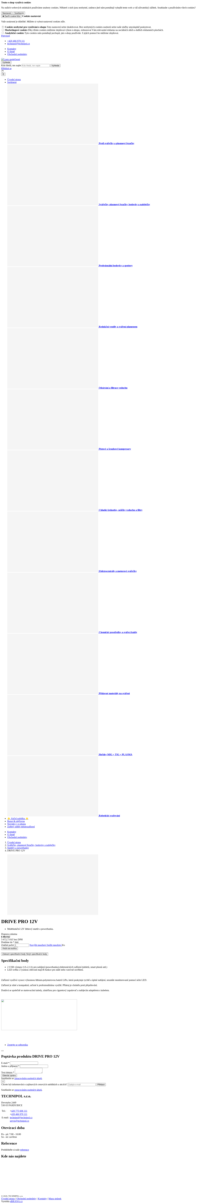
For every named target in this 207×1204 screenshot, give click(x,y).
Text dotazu (6, 1072)
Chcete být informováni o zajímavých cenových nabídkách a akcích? (34, 1084)
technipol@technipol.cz (21, 1117)
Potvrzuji (5, 35)
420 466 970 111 (19, 1114)
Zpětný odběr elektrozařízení (21, 826)
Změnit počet (7, 945)
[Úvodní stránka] (10, 59)
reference (24, 1149)
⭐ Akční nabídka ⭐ (17, 818)
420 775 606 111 (19, 1111)
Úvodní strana (14, 79)
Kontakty (11, 49)
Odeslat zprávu (9, 1075)
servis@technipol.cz (19, 1121)
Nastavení (6, 13)
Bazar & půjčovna (16, 821)
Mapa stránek (54, 1198)
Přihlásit (101, 1084)
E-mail (4, 1063)
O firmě (11, 51)
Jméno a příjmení (9, 1066)
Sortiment (12, 82)
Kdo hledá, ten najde (11, 65)
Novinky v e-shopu (16, 824)
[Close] (2, 1050)
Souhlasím (19, 13)
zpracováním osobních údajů (28, 1078)
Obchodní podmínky (17, 54)
